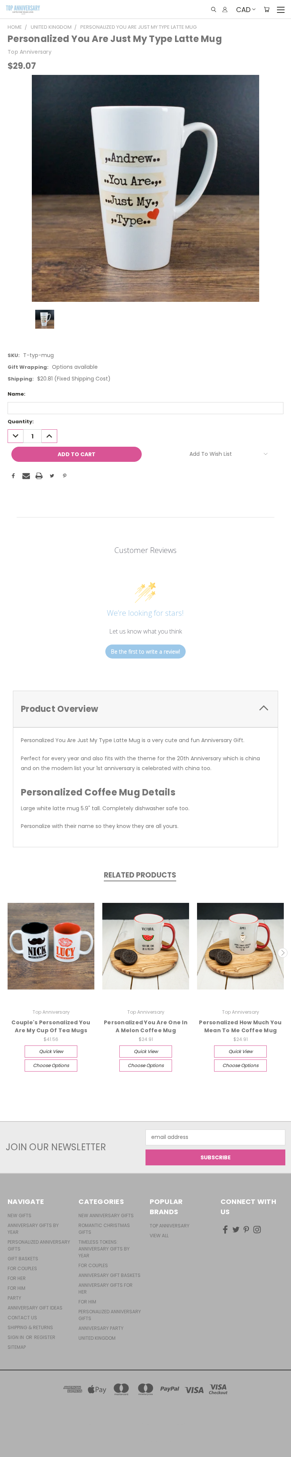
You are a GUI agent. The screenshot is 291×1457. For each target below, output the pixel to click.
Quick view (51, 1051)
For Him (16, 1288)
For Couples (22, 1268)
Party (14, 1298)
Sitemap (17, 1347)
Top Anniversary (169, 1225)
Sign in (16, 1337)
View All (159, 1235)
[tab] (145, 709)
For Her (17, 1278)
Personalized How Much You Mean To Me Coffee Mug (240, 1026)
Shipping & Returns (30, 1327)
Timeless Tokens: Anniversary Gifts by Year (104, 1249)
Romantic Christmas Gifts (104, 1228)
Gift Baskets (23, 1258)
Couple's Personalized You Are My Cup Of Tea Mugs (50, 1026)
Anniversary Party (101, 1328)
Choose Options (51, 1065)
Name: (16, 394)
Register (44, 1337)
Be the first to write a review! (145, 651)
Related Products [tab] (140, 875)
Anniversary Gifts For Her (105, 1288)
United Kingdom (97, 1338)
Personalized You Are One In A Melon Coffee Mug (146, 1026)
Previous (9, 953)
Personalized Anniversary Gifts (39, 1245)
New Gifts (19, 1215)
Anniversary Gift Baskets (109, 1275)
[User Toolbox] (225, 9)
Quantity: (21, 421)
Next (283, 953)
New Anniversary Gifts (106, 1215)
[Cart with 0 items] (267, 9)
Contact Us (22, 1317)
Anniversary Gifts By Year (33, 1228)
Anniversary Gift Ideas (35, 1308)
